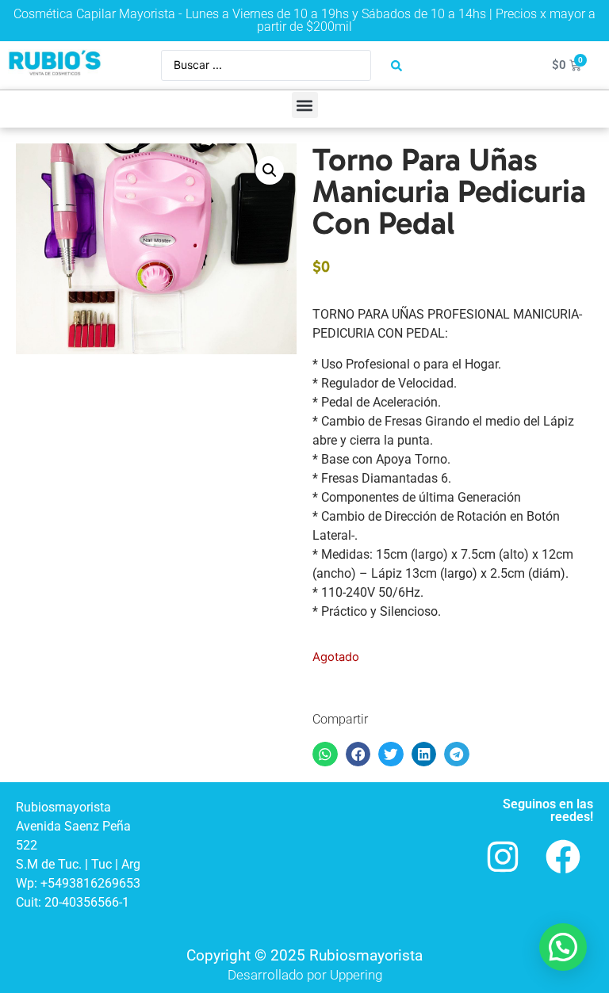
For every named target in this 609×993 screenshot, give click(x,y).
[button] (305, 105)
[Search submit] (396, 65)
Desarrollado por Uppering (305, 975)
